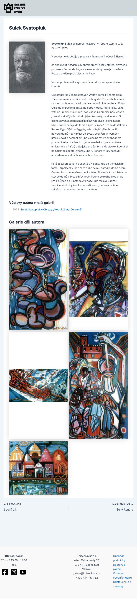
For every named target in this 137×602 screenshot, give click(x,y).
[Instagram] (13, 572)
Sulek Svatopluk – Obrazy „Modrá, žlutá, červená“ (51, 209)
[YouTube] (22, 572)
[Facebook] (4, 572)
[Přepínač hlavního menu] (129, 7)
